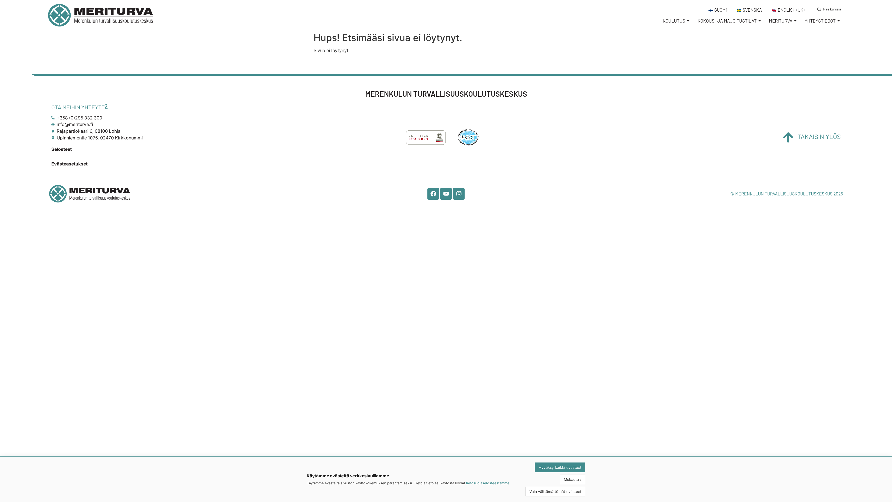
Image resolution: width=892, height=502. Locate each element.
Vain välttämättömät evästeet (555, 491)
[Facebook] (433, 194)
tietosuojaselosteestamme (487, 483)
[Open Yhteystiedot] (838, 20)
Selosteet (61, 149)
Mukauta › (572, 479)
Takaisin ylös (819, 136)
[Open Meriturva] (795, 20)
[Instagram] (459, 194)
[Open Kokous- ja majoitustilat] (759, 20)
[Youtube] (446, 194)
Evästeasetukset (69, 164)
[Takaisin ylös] (788, 137)
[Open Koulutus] (688, 20)
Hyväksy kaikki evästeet (560, 467)
